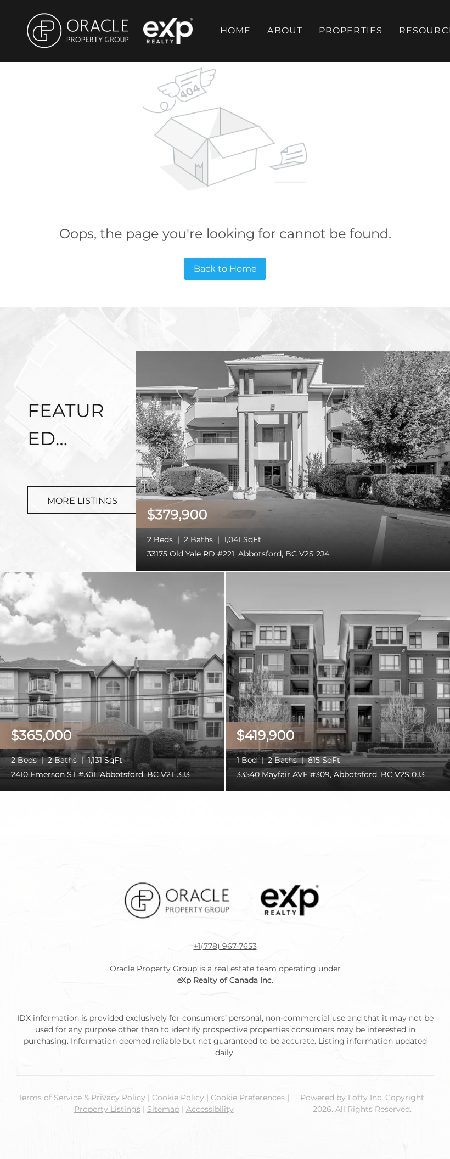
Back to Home (225, 268)
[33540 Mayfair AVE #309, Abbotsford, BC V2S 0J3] (338, 681)
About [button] (284, 30)
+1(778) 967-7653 (225, 946)
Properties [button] (351, 30)
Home (235, 30)
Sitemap (163, 1109)
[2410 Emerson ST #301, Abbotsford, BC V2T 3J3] (112, 681)
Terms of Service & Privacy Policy (81, 1097)
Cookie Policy (178, 1097)
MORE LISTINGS (82, 501)
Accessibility (210, 1109)
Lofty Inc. (365, 1097)
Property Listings (107, 1109)
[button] (77, 31)
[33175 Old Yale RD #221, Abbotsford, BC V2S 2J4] (293, 460)
